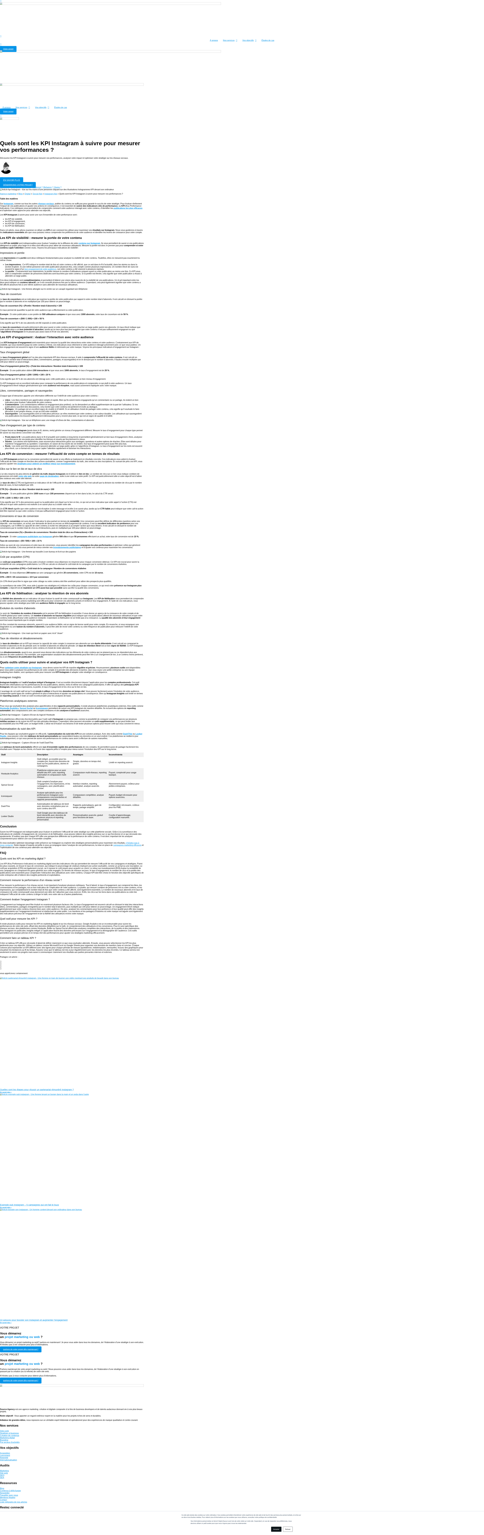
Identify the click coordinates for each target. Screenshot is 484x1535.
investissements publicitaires (67, 547)
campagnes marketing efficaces (127, 845)
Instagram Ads (50, 194)
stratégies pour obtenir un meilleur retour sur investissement (46, 464)
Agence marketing (8, 194)
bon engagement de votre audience (40, 269)
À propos (214, 40)
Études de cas (268, 40)
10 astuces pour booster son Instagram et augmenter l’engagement (34, 1320)
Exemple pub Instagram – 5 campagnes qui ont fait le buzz (29, 1205)
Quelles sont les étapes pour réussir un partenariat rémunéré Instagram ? (37, 1089)
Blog (20, 194)
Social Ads (37, 194)
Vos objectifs (248, 40)
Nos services (229, 40)
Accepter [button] (276, 1529)
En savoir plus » (5, 1092)
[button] (72, 962)
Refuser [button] (288, 1529)
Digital (28, 194)
